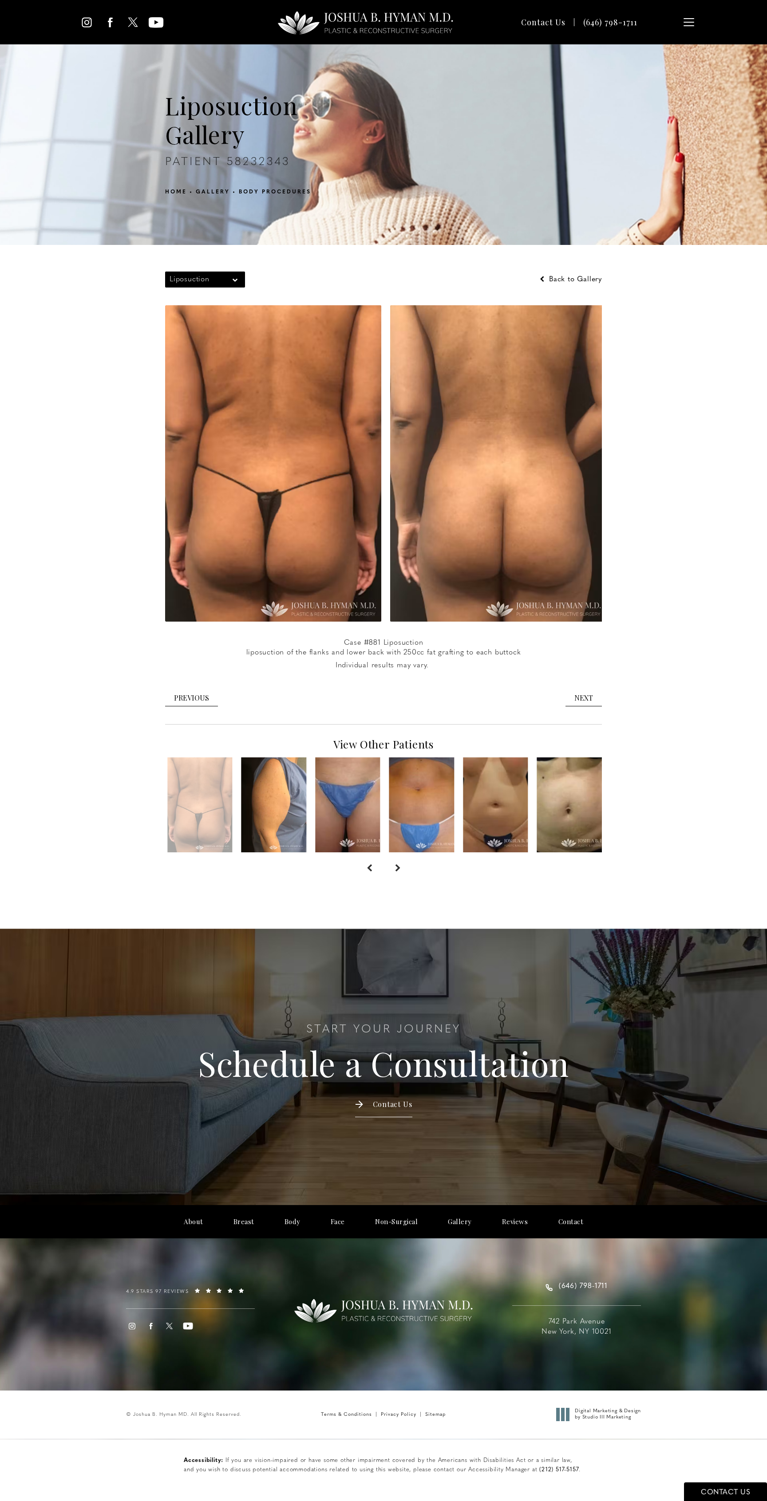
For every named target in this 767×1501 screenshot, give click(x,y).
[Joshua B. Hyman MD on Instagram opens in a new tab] (87, 22)
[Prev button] (369, 868)
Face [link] (338, 1221)
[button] (689, 22)
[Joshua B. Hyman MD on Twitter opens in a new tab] (133, 22)
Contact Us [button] (725, 1492)
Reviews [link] (515, 1221)
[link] (610, 22)
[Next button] (398, 868)
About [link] (193, 1221)
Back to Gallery (574, 279)
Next (583, 697)
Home (176, 192)
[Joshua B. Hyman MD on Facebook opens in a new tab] (110, 22)
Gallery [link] (460, 1221)
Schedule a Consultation (383, 1053)
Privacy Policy (398, 1414)
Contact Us (543, 22)
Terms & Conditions (346, 1414)
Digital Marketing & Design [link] (608, 1414)
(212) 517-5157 (559, 1470)
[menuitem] (87, 22)
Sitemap (435, 1414)
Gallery (213, 192)
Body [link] (292, 1221)
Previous (191, 697)
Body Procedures (275, 192)
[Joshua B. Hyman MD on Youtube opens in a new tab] (156, 22)
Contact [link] (571, 1221)
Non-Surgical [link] (396, 1221)
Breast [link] (243, 1221)
